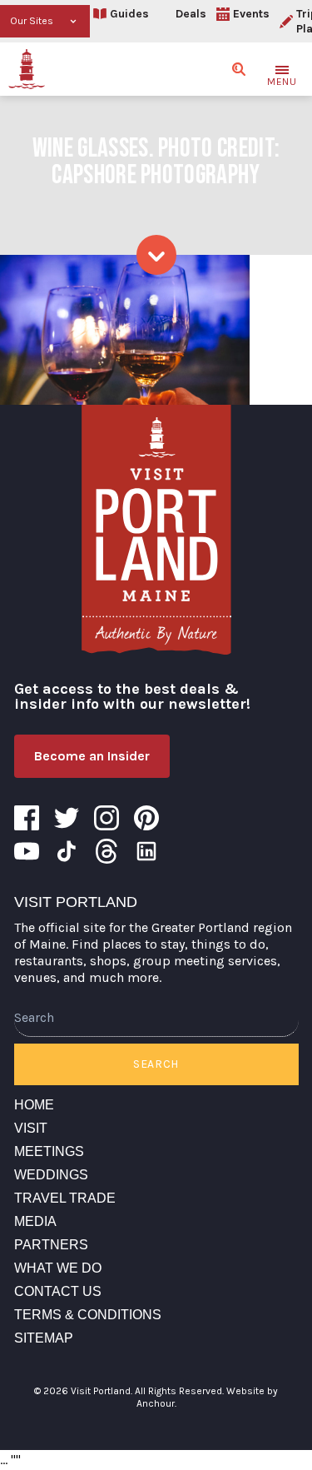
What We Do (58, 1268)
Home (34, 1105)
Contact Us (58, 1291)
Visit (30, 1128)
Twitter (66, 818)
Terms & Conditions (87, 1315)
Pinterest (146, 818)
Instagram (106, 818)
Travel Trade (65, 1198)
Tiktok (66, 851)
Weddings (51, 1175)
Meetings (49, 1151)
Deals (191, 14)
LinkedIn (146, 851)
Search (156, 1064)
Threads (106, 851)
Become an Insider (92, 756)
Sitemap (43, 1338)
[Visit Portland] (26, 69)
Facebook (26, 818)
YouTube (26, 851)
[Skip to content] (156, 255)
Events (251, 14)
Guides (129, 14)
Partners (51, 1245)
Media (35, 1221)
